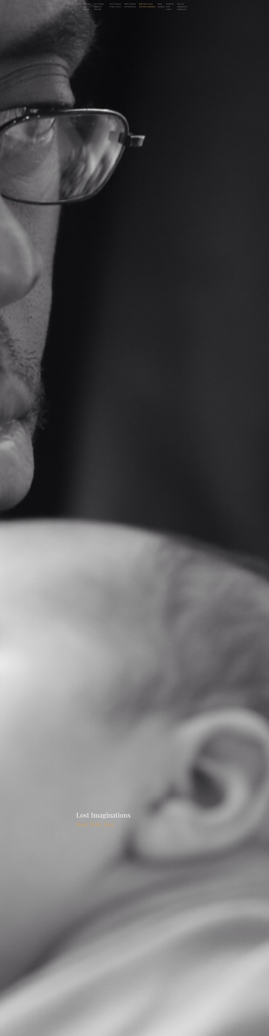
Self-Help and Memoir (86, 6)
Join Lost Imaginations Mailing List (182, 6)
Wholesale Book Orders (170, 6)
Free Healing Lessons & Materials (99, 6)
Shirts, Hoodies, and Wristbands (130, 5)
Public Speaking (161, 5)
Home (79, 4)
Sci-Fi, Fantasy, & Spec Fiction (115, 5)
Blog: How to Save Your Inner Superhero (147, 5)
